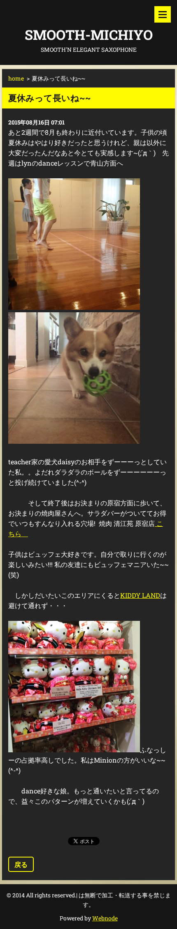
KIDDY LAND (140, 595)
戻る (21, 864)
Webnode (105, 918)
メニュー (162, 14)
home (16, 78)
